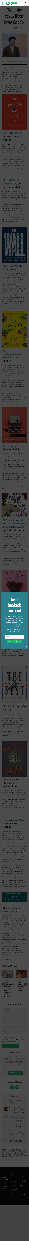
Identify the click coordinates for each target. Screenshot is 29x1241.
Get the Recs (14, 641)
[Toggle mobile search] (22, 2)
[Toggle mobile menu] (26, 2)
